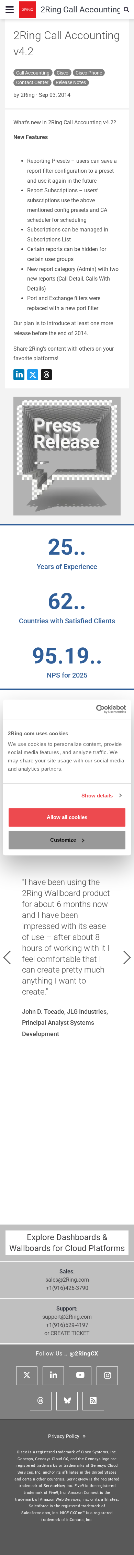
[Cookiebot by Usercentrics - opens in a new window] (96, 709)
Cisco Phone (89, 73)
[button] (7, 957)
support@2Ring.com (67, 1317)
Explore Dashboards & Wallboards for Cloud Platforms (67, 1243)
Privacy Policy (65, 1436)
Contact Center (32, 82)
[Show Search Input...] (126, 9)
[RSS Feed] (93, 1401)
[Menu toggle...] (9, 9)
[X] (26, 1376)
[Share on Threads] (46, 374)
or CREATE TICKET (67, 1333)
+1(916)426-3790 (67, 1288)
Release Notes (71, 82)
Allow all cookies (67, 817)
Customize (63, 840)
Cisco (62, 73)
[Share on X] (32, 374)
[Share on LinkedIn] (18, 374)
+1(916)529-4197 (67, 1325)
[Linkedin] (53, 1376)
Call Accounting (32, 73)
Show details (97, 795)
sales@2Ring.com (67, 1279)
